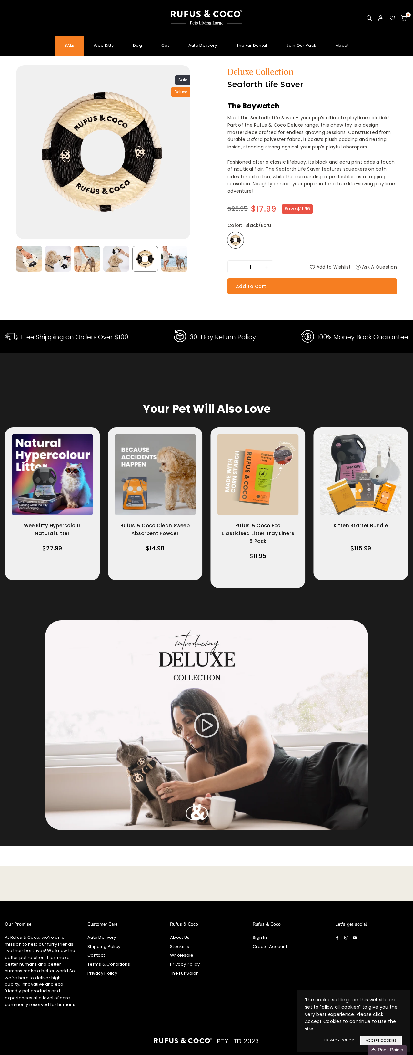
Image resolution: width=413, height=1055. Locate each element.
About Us (179, 937)
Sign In (260, 937)
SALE (69, 45)
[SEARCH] (369, 18)
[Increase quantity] (266, 267)
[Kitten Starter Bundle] (360, 474)
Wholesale (182, 955)
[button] (404, 18)
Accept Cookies (381, 1040)
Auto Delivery (202, 45)
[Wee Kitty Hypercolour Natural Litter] (52, 474)
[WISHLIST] (392, 18)
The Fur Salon (184, 973)
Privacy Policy (102, 973)
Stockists (179, 946)
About (342, 45)
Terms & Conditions (108, 964)
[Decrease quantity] (234, 267)
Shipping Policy (103, 946)
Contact (96, 955)
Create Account (270, 946)
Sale (182, 80)
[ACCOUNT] (381, 18)
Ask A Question (379, 267)
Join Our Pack (301, 45)
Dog (137, 45)
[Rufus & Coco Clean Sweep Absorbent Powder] (155, 474)
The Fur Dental (252, 45)
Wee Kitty (104, 45)
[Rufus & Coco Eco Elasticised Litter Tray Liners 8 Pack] (258, 474)
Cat (165, 45)
